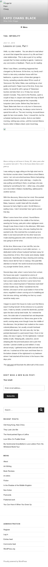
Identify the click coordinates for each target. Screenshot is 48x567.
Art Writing (7, 466)
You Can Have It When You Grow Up (17, 504)
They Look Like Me (10, 429)
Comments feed (9, 544)
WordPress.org (9, 548)
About (5, 461)
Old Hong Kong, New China (13, 424)
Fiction (6, 480)
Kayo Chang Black (19, 18)
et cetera (6, 475)
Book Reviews (9, 471)
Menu (25, 27)
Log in (5, 534)
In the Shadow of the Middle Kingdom (17, 485)
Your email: (8, 380)
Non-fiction (7, 490)
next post (10, 364)
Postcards (7, 495)
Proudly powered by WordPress (15, 561)
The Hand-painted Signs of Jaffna (16, 434)
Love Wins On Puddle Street (14, 439)
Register (6, 529)
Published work (9, 499)
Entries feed (8, 539)
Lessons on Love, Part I (15, 46)
